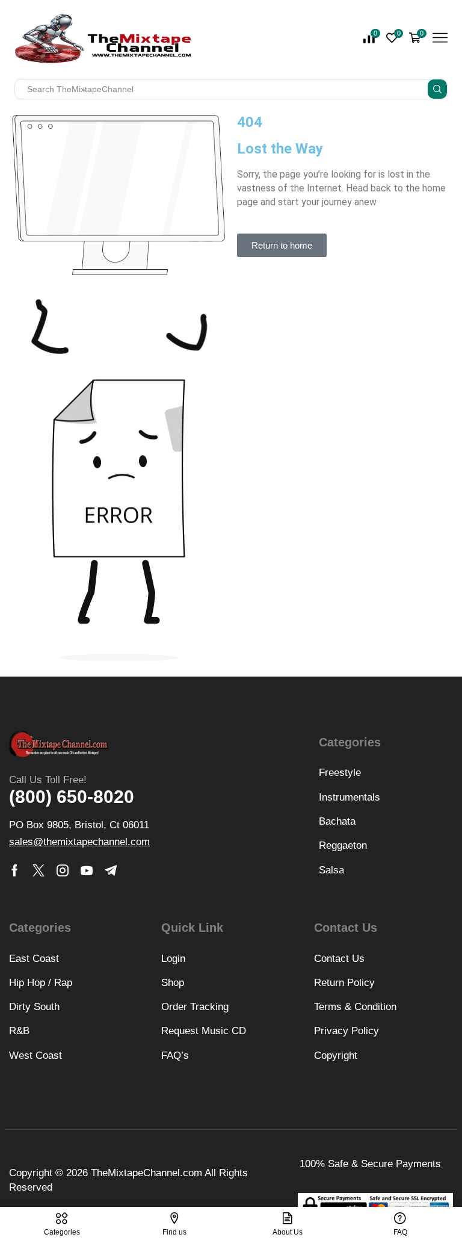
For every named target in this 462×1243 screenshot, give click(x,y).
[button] (282, 245)
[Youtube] (87, 870)
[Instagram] (63, 870)
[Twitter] (38, 870)
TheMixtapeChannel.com (146, 1173)
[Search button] (437, 89)
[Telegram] (111, 870)
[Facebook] (14, 870)
